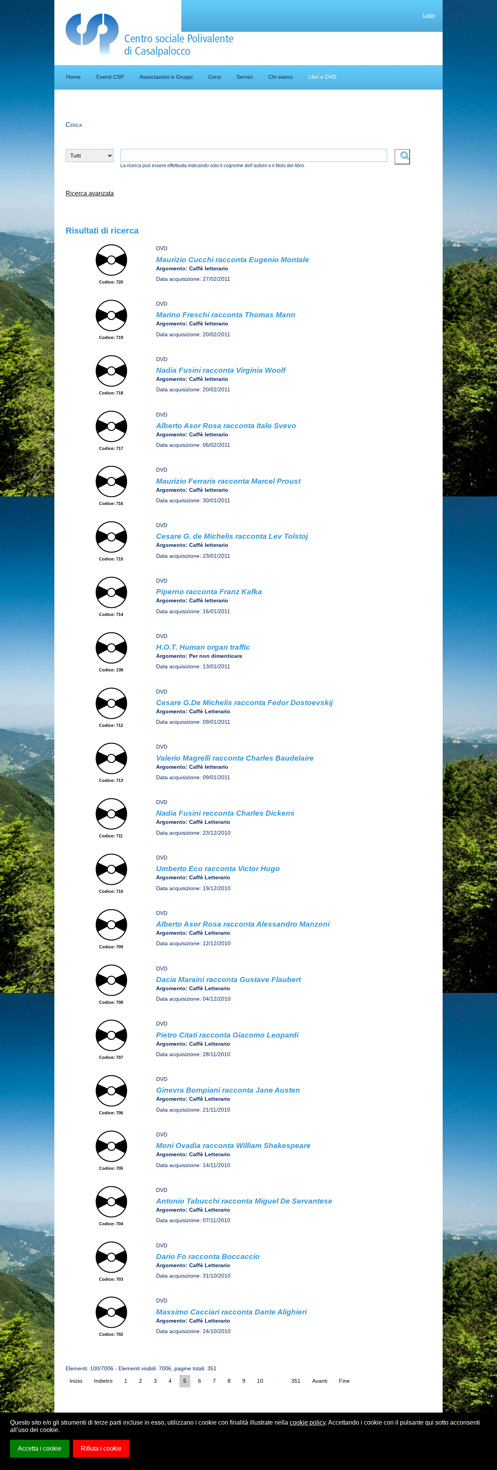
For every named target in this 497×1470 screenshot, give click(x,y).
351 (296, 1381)
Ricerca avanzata (90, 193)
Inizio (76, 1381)
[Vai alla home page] (149, 35)
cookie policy (307, 1422)
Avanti (319, 1381)
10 (260, 1381)
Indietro (103, 1381)
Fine (344, 1381)
